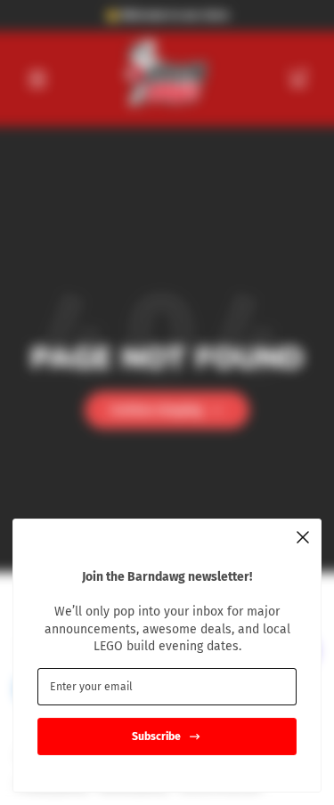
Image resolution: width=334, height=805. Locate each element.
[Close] (303, 537)
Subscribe (156, 736)
